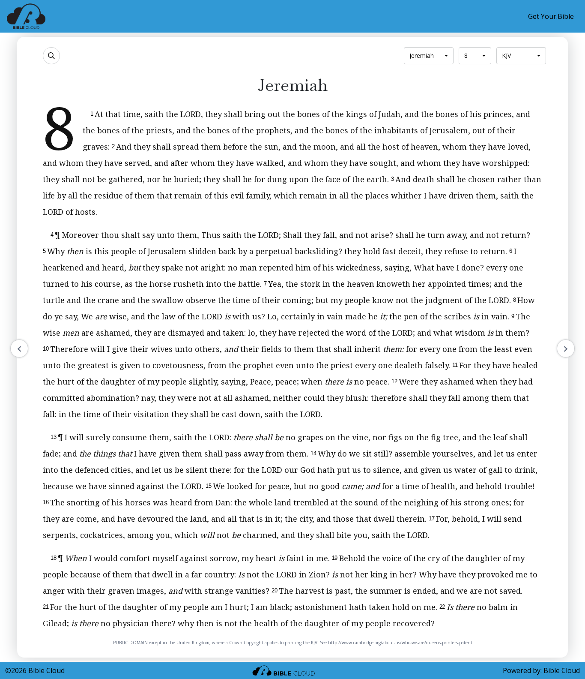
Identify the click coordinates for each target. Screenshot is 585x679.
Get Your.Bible (551, 16)
